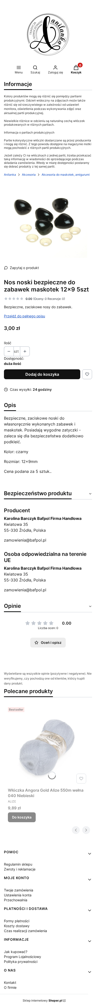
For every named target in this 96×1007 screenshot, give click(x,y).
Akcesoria (29, 174)
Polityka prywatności (20, 961)
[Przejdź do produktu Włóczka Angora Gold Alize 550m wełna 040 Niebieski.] (48, 745)
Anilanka (10, 174)
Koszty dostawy (17, 926)
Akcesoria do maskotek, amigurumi (66, 174)
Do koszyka (22, 817)
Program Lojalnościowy (22, 957)
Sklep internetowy (42, 1000)
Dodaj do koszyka (42, 374)
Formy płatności (16, 921)
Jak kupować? (15, 952)
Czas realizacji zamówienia (25, 931)
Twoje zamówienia (18, 890)
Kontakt (10, 982)
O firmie (10, 987)
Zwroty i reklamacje (19, 869)
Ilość (7, 343)
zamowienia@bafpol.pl (25, 540)
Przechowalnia (15, 900)
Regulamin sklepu (18, 864)
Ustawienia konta (18, 895)
